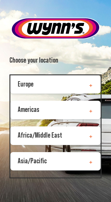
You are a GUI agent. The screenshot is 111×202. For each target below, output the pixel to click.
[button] (55, 84)
